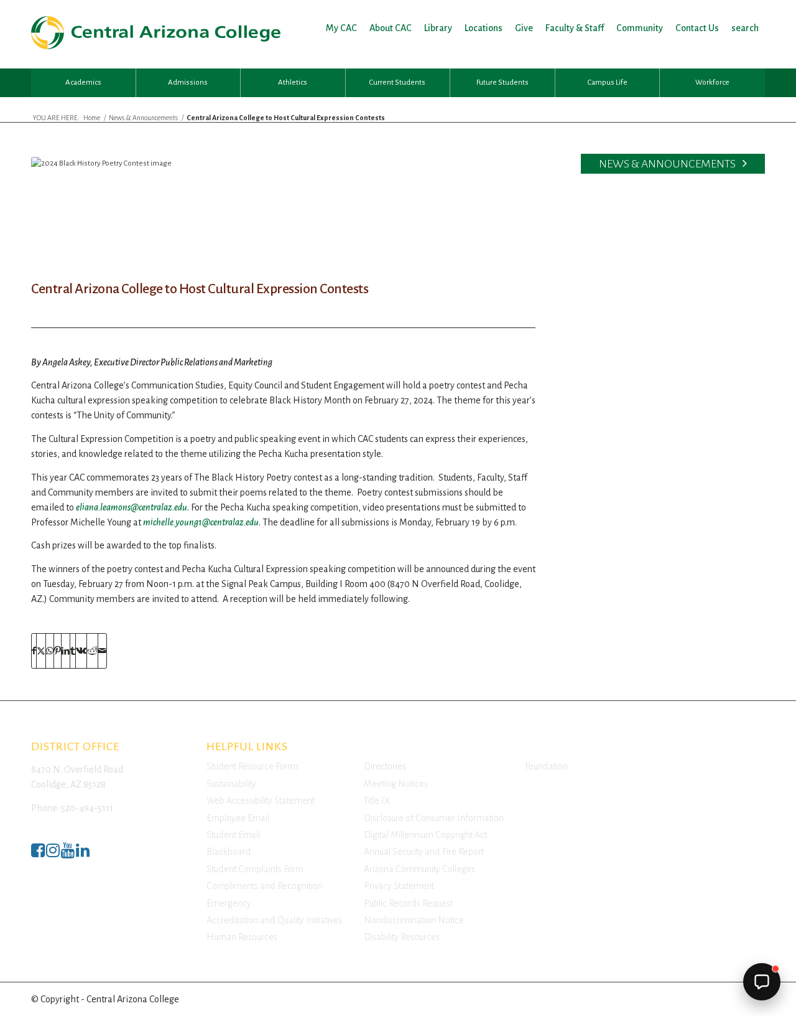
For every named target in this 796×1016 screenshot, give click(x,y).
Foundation (546, 766)
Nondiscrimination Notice (414, 920)
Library (438, 28)
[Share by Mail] (102, 651)
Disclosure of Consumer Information (434, 818)
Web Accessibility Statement (260, 801)
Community (639, 28)
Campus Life (607, 82)
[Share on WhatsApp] (49, 651)
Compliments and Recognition (264, 886)
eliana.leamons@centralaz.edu (131, 507)
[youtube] (68, 854)
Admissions (188, 82)
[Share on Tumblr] (72, 651)
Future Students (502, 82)
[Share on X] (41, 651)
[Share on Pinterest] (57, 651)
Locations (483, 28)
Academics (83, 82)
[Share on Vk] (81, 651)
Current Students (397, 82)
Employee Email (237, 818)
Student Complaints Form (254, 869)
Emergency (228, 903)
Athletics (292, 82)
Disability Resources (402, 937)
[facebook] (38, 854)
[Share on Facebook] (34, 651)
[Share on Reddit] (92, 651)
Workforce (712, 82)
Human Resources (241, 937)
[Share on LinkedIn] (66, 651)
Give (524, 28)
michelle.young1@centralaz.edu (201, 522)
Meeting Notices (396, 784)
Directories (385, 766)
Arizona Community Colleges (419, 869)
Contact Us (697, 28)
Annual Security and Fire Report (424, 852)
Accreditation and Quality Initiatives (274, 920)
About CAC (390, 28)
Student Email (233, 835)
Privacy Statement (399, 886)
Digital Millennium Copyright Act (425, 835)
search (745, 28)
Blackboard (228, 852)
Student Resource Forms (252, 766)
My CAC (341, 28)
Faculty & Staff (574, 28)
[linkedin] (83, 854)
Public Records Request (408, 903)
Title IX (377, 801)
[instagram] (53, 854)
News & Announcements (668, 164)
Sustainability (231, 784)
